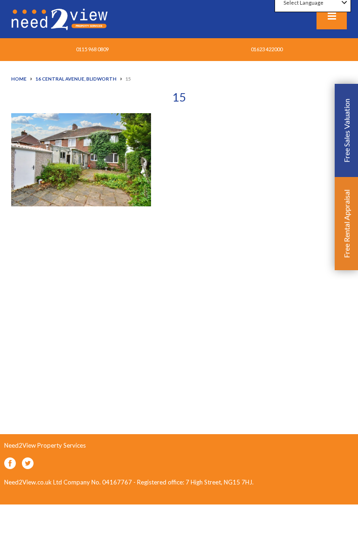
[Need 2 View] (60, 18)
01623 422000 (266, 49)
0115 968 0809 (92, 49)
